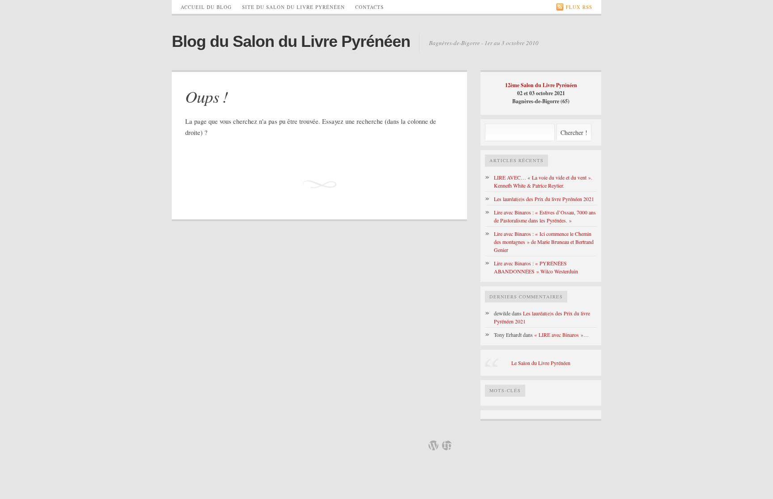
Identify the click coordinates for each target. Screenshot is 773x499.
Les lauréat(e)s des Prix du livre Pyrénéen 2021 (544, 198)
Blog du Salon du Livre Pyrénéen (291, 41)
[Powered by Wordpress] (433, 445)
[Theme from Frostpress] (447, 445)
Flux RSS (579, 7)
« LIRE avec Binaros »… (561, 334)
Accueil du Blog (206, 7)
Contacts (369, 7)
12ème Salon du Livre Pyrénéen (541, 85)
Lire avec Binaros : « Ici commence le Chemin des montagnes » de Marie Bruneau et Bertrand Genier (544, 241)
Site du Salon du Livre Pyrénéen (293, 7)
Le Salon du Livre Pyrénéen (540, 362)
